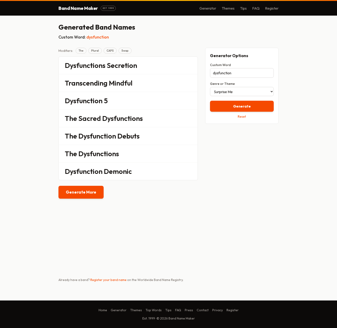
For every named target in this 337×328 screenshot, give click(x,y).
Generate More (81, 192)
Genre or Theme (222, 84)
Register (272, 8)
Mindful (121, 83)
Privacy (217, 310)
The (81, 50)
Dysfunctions (85, 65)
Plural (95, 50)
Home (103, 310)
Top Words (154, 310)
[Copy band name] (191, 65)
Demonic (118, 171)
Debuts (128, 136)
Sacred (89, 118)
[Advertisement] (242, 160)
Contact (203, 310)
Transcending (86, 83)
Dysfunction (83, 100)
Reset (242, 116)
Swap (125, 50)
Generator (207, 8)
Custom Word (220, 65)
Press (189, 310)
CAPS (110, 50)
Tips (243, 8)
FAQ (256, 8)
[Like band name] (181, 65)
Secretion (122, 65)
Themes (228, 8)
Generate (242, 106)
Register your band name (108, 280)
